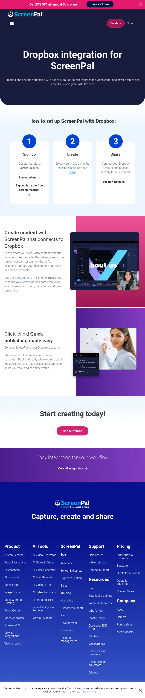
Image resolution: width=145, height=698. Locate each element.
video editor (21, 277)
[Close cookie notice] (141, 690)
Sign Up (132, 23)
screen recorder (67, 168)
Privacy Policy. (88, 691)
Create (114, 23)
